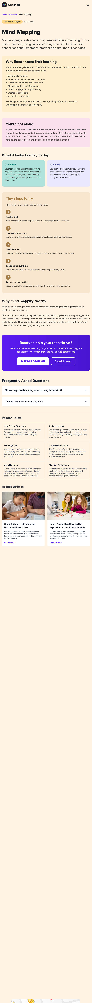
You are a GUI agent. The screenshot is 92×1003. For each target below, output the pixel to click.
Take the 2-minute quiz (33, 361)
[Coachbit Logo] (11, 4)
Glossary (13, 15)
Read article (9, 543)
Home (4, 15)
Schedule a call (63, 361)
